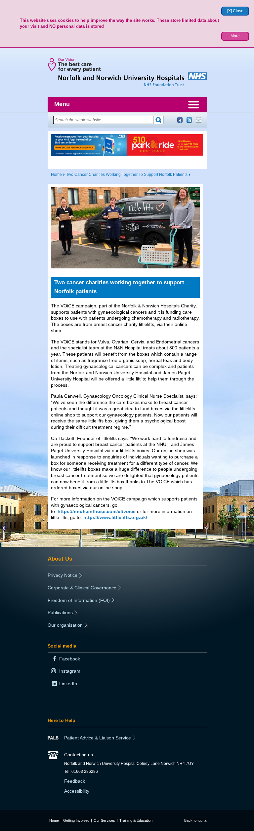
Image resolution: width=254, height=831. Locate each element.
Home (56, 174)
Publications (60, 612)
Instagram (69, 671)
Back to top (193, 820)
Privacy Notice (62, 575)
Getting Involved (76, 820)
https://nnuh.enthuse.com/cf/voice (97, 511)
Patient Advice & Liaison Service (97, 737)
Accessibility (76, 791)
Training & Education (135, 820)
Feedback (74, 781)
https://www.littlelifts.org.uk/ (115, 517)
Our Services (104, 820)
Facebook (180, 120)
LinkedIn (189, 120)
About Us (60, 558)
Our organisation (65, 625)
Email (198, 120)
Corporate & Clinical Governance (82, 587)
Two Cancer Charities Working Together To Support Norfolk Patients (127, 174)
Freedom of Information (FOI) (79, 600)
